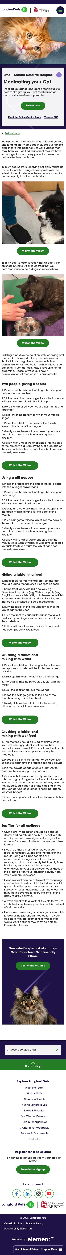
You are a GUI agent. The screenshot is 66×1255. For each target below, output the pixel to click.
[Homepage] (14, 11)
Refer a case (33, 106)
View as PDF (51, 117)
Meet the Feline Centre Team (24, 117)
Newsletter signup (33, 1169)
